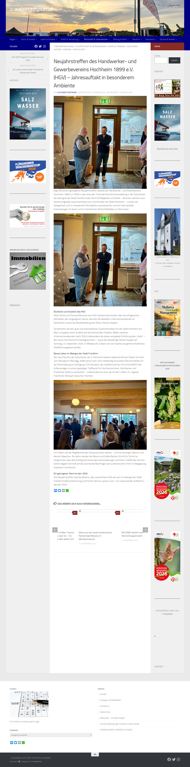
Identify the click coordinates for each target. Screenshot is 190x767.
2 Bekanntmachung (64, 46)
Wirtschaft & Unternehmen (96, 39)
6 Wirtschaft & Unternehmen (91, 46)
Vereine (67, 49)
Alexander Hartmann (67, 92)
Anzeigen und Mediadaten (110, 700)
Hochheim (132, 46)
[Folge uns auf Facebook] (36, 46)
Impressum (104, 706)
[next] (145, 529)
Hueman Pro (37, 761)
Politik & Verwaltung (69, 39)
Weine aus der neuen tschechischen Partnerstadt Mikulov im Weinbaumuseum (95, 535)
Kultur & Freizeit (28, 39)
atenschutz (15, 305)
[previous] (55, 529)
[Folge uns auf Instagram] (44, 46)
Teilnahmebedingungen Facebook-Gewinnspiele (119, 724)
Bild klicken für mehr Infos (167, 149)
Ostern (57, 49)
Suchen (157, 56)
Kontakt (103, 694)
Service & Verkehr (167, 39)
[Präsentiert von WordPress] (19, 761)
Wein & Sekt (79, 49)
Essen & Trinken (116, 46)
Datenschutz (105, 712)
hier (37, 721)
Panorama (150, 39)
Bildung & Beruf (120, 39)
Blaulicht (136, 39)
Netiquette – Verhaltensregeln (112, 718)
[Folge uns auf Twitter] (40, 46)
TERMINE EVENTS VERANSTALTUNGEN (116, 730)
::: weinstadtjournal (31, 9)
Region (13, 39)
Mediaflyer (168, 614)
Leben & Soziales (47, 39)
